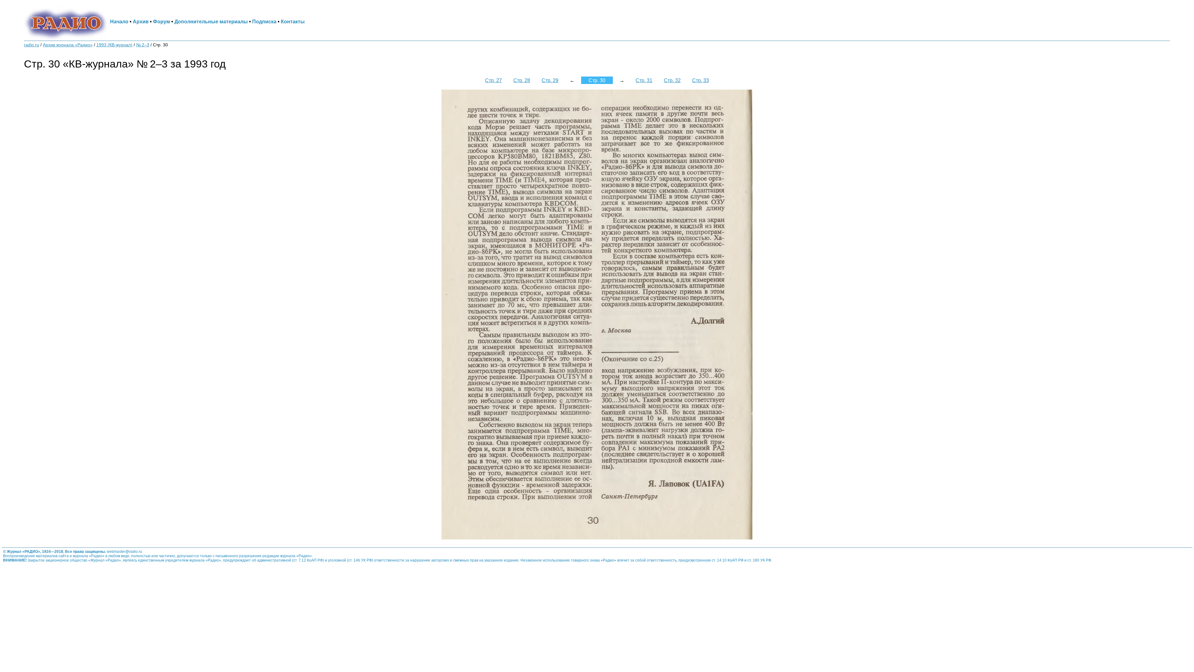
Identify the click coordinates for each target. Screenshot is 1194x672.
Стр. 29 (550, 80)
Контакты (293, 21)
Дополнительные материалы (211, 21)
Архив (141, 21)
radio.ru (31, 45)
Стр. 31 (644, 80)
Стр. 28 (521, 80)
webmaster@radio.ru (124, 551)
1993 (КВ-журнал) (114, 45)
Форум (161, 21)
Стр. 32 (672, 80)
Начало (119, 21)
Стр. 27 (493, 80)
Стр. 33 (700, 80)
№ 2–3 (142, 45)
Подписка (264, 21)
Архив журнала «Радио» (68, 45)
